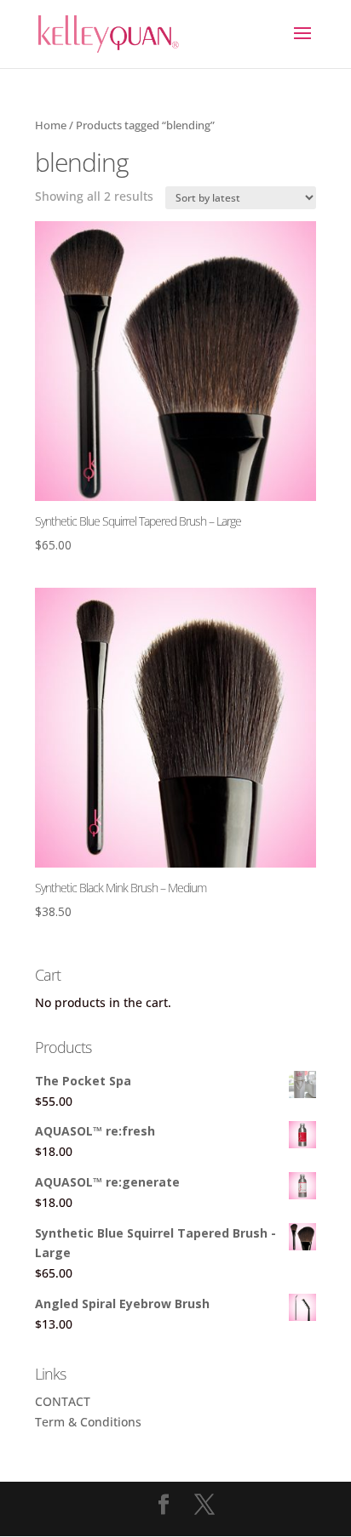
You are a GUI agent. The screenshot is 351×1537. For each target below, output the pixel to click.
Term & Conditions (88, 1422)
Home (50, 125)
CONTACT (62, 1401)
